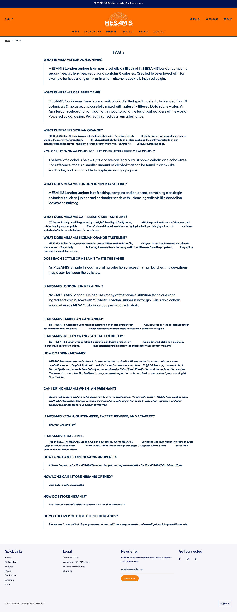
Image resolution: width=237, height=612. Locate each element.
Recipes (111, 31)
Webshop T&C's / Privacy (76, 561)
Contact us (10, 575)
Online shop (11, 561)
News (8, 584)
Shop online (92, 31)
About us (128, 31)
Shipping (67, 570)
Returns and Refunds (74, 566)
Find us (144, 31)
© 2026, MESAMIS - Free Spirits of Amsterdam (24, 603)
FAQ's (8, 570)
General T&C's (70, 557)
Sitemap (9, 579)
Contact (160, 31)
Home (75, 31)
